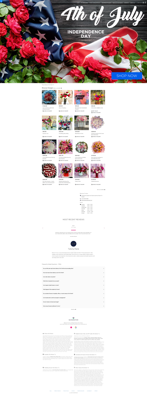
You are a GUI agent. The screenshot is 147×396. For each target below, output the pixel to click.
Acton (95, 339)
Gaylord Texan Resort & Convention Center (59, 369)
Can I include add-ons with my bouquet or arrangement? (54, 297)
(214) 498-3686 (84, 198)
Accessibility (89, 390)
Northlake (75, 338)
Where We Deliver (48, 333)
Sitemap (96, 390)
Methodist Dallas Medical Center (55, 356)
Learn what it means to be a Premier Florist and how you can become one (73, 324)
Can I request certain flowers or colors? (51, 285)
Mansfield (92, 337)
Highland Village (84, 339)
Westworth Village (94, 338)
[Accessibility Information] (1, 1)
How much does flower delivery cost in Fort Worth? (53, 272)
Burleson (89, 337)
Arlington (85, 337)
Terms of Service (57, 390)
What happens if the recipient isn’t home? (51, 289)
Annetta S (92, 339)
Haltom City (99, 337)
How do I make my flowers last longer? (51, 302)
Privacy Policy (66, 390)
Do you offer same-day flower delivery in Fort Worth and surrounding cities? (58, 268)
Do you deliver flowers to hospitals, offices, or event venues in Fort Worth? (58, 293)
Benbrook (95, 337)
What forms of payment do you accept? (51, 281)
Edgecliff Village (88, 338)
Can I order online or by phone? (49, 276)
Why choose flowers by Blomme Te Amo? (51, 306)
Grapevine (98, 339)
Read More (73, 309)
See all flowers (57, 88)
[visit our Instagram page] (71, 327)
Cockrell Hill (89, 339)
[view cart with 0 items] (145, 2)
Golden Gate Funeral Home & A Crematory (94, 356)
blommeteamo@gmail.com (86, 200)
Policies (73, 390)
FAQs (51, 390)
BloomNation (80, 322)
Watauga (98, 338)
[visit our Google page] (76, 327)
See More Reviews (73, 236)
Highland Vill (79, 339)
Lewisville (83, 338)
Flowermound (79, 338)
